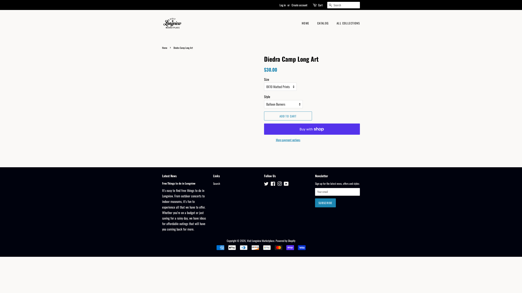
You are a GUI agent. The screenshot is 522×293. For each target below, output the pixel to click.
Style (267, 96)
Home (305, 23)
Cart (320, 5)
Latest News (169, 176)
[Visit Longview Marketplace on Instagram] (279, 184)
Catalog (323, 23)
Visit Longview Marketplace (260, 241)
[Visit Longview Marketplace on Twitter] (266, 184)
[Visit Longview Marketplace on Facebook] (273, 184)
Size (266, 79)
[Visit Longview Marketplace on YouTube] (286, 184)
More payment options (288, 140)
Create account (299, 5)
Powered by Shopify (285, 241)
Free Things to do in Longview (178, 183)
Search (216, 183)
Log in (283, 5)
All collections (348, 23)
